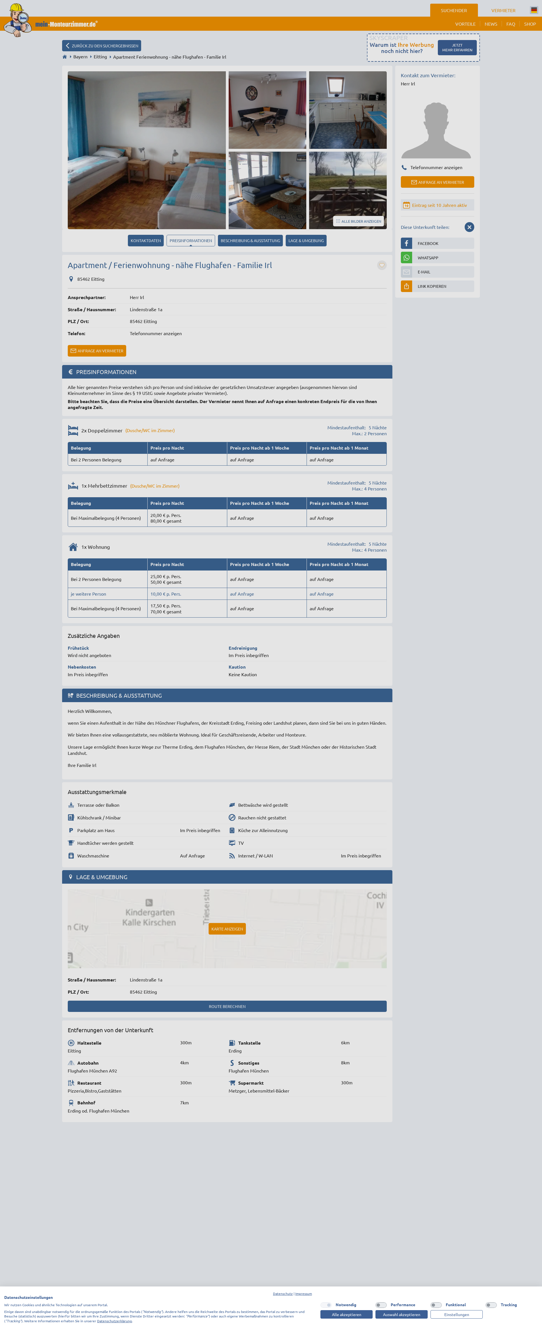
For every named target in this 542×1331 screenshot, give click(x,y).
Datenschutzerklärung (114, 1321)
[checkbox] (326, 1305)
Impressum (303, 1293)
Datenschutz (283, 1293)
